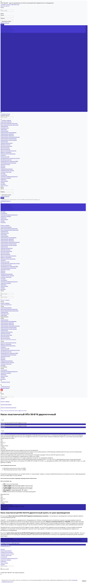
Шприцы (3, 94)
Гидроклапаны (4, 58)
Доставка (3, 100)
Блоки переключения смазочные (9, 52)
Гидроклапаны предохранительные (10, 64)
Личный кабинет (5, 388)
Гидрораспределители (7, 70)
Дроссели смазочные (6, 73)
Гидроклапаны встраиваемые (8, 59)
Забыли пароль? (5, 23)
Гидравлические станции (7, 30)
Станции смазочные (6, 32)
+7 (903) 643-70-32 (14, 4)
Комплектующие (5, 74)
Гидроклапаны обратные (7, 62)
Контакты (3, 111)
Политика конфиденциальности (9, 36)
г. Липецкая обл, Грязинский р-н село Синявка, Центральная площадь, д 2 (20, 199)
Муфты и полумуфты (6, 79)
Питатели (3, 82)
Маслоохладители (5, 76)
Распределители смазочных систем (10, 85)
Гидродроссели (5, 55)
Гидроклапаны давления (7, 61)
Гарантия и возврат (6, 38)
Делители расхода (5, 71)
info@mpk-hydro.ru (6, 546)
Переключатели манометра (8, 80)
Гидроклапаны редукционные (8, 65)
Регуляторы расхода (6, 87)
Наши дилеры (4, 41)
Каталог (3, 549)
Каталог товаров (5, 47)
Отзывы (3, 42)
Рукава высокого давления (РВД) (9, 88)
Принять (84, 580)
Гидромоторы (4, 68)
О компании (4, 102)
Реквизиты (3, 39)
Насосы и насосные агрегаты (8, 77)
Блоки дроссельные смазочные (9, 50)
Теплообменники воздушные (8, 90)
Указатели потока (5, 91)
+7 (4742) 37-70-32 (5, 4)
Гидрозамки (4, 56)
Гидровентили (4, 53)
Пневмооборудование (7, 29)
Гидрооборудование (6, 27)
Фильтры (3, 93)
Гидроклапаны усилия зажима (9, 67)
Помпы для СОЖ (5, 83)
